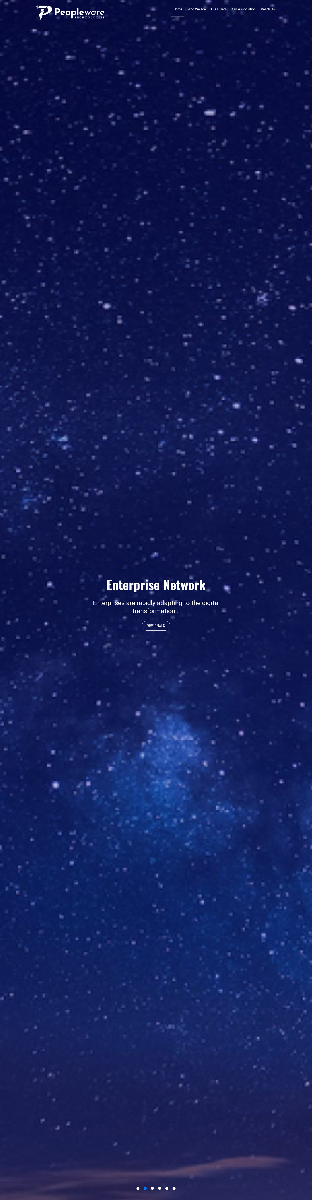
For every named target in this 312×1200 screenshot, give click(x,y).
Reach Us (268, 9)
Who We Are (197, 9)
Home (177, 9)
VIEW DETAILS (156, 621)
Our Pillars (219, 9)
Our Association (244, 9)
